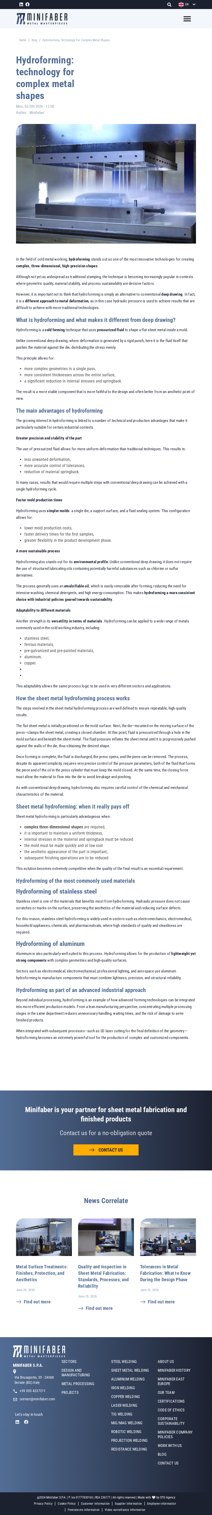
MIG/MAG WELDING (127, 1423)
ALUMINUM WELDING (128, 1379)
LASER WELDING (124, 1405)
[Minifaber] (44, 19)
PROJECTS (70, 1392)
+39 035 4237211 (33, 1391)
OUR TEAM (166, 1392)
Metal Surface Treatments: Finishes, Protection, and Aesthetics (41, 1273)
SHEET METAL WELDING (130, 1370)
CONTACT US (111, 1150)
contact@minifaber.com (37, 1399)
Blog (34, 40)
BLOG (162, 1454)
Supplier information (128, 1503)
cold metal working (52, 259)
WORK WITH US (170, 1445)
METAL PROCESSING (78, 1383)
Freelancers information (84, 1510)
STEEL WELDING (124, 1361)
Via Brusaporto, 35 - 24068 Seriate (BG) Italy (34, 1380)
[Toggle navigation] (184, 18)
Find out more (37, 1301)
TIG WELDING (122, 1414)
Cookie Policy (66, 1503)
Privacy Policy (43, 1503)
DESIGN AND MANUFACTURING (76, 1372)
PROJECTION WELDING (129, 1440)
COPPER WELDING (125, 1396)
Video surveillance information (125, 1510)
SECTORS (69, 1361)
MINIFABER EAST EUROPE (171, 1381)
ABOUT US (166, 1361)
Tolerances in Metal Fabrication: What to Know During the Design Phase (165, 1273)
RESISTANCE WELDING (129, 1449)
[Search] (170, 4)
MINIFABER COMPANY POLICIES (175, 1434)
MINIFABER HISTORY (174, 1370)
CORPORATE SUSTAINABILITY (171, 1421)
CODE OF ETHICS (171, 1410)
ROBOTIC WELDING (126, 1431)
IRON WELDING (123, 1388)
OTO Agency (167, 1497)
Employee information (161, 1503)
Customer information (95, 1503)
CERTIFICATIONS (171, 1401)
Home (22, 40)
